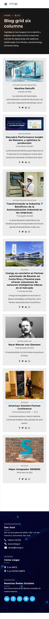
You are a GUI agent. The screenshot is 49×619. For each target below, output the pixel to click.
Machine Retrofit (24, 88)
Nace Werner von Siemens (25, 344)
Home (7, 15)
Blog (17, 15)
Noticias (24, 270)
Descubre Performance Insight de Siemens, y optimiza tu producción (24, 140)
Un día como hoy (24, 341)
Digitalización (24, 134)
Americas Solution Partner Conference (24, 407)
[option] (24, 254)
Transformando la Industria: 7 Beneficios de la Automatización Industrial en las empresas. (24, 208)
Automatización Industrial (25, 85)
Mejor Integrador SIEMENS (24, 469)
